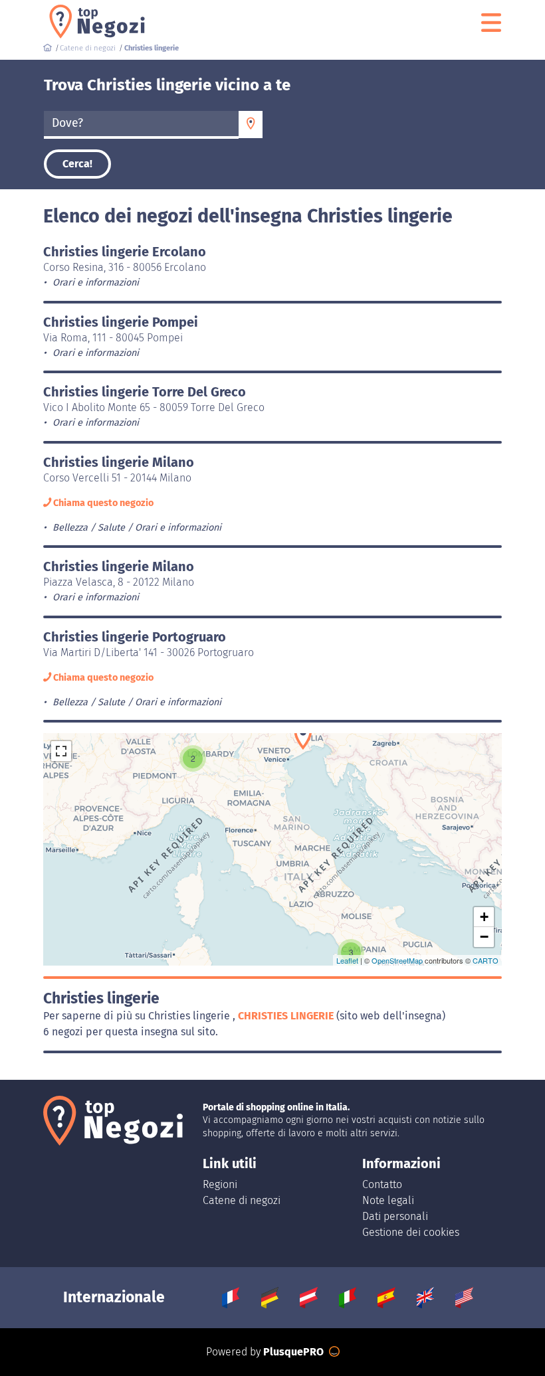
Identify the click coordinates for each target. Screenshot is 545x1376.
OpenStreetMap (397, 960)
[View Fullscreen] (61, 751)
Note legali (388, 1200)
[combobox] (141, 125)
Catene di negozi (241, 1200)
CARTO (485, 960)
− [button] (484, 936)
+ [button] (484, 916)
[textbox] (141, 123)
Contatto (382, 1184)
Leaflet (347, 960)
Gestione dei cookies (410, 1232)
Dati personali (395, 1216)
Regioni (220, 1184)
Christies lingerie (287, 1015)
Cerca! (77, 163)
